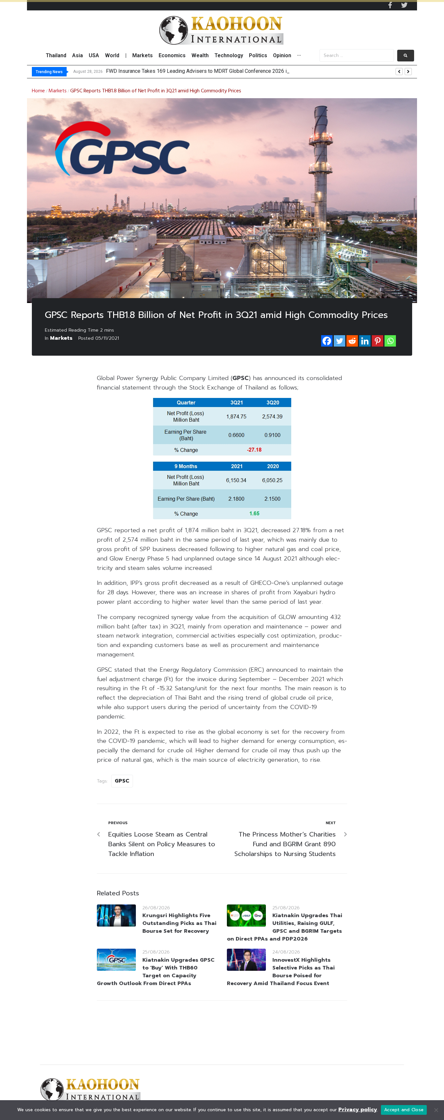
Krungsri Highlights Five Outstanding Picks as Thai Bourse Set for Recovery (179, 923)
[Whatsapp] (390, 341)
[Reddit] (352, 341)
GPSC (122, 781)
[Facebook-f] (390, 5)
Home (38, 91)
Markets (57, 91)
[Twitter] (404, 5)
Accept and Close (404, 1110)
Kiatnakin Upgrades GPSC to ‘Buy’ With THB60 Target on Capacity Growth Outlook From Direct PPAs (156, 971)
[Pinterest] (377, 341)
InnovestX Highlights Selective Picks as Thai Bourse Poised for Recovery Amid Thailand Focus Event (281, 971)
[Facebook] (327, 341)
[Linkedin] (365, 341)
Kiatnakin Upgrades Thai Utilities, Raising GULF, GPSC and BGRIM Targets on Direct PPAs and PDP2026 (284, 927)
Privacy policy (357, 1109)
